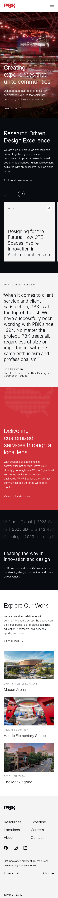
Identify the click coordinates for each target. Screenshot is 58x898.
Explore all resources (16, 180)
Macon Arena (15, 689)
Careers (37, 830)
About (8, 837)
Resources (12, 822)
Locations (12, 830)
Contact (37, 837)
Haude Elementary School (25, 736)
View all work (11, 640)
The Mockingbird (18, 782)
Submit (46, 873)
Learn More (10, 108)
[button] (40, 107)
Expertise (38, 822)
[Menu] (52, 6)
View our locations (15, 496)
